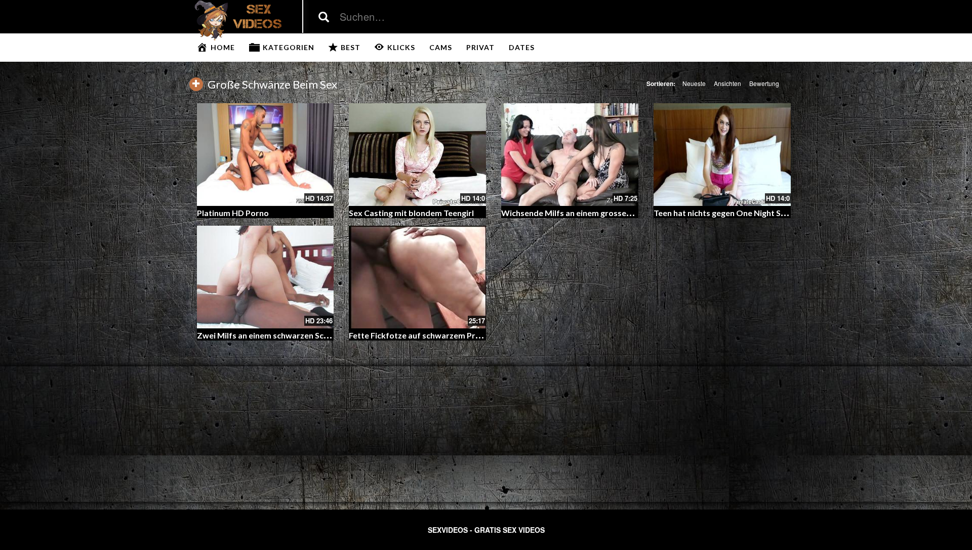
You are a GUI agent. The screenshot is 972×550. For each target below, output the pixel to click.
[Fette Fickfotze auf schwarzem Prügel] (417, 277)
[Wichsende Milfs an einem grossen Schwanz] (569, 154)
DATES (522, 47)
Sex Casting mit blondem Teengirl (411, 213)
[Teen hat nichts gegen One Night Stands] (722, 154)
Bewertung (764, 83)
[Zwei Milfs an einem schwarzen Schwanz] (265, 277)
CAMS (440, 47)
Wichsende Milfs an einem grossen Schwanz (583, 213)
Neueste (694, 83)
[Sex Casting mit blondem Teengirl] (417, 154)
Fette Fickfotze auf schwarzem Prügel (420, 335)
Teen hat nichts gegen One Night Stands (728, 213)
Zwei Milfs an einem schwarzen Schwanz (272, 335)
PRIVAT (480, 47)
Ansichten (727, 83)
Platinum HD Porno (233, 213)
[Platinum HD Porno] (265, 154)
